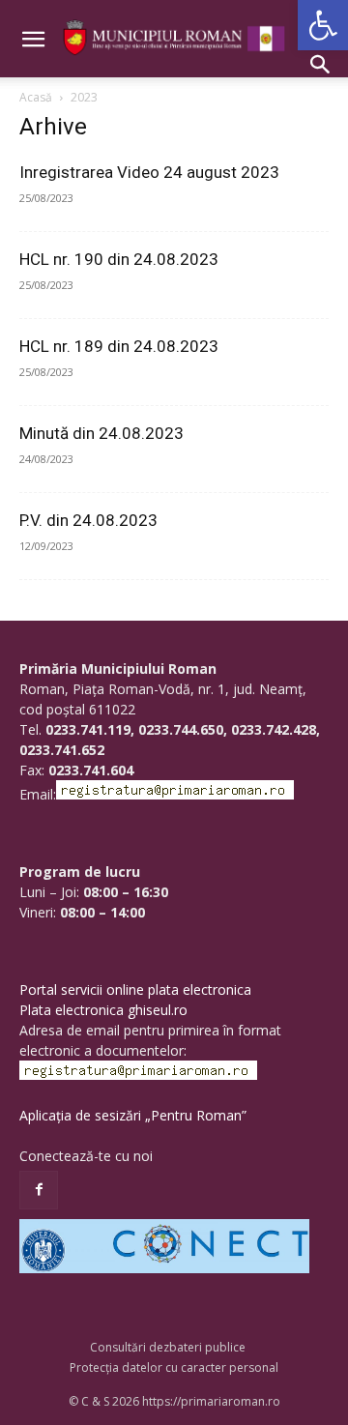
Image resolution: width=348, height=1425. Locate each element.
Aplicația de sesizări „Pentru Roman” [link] (132, 1115)
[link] (323, 25)
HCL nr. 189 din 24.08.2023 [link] (118, 346)
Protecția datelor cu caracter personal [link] (174, 1367)
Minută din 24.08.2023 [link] (101, 433)
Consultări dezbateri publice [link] (168, 1347)
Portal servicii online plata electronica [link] (135, 989)
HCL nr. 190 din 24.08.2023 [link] (118, 259)
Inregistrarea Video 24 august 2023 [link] (149, 172)
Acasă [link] (35, 97)
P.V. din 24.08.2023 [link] (88, 520)
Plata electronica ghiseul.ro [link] (103, 1010)
